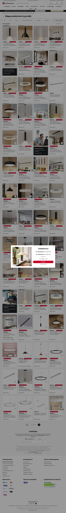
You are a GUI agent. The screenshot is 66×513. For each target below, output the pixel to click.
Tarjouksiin (43, 262)
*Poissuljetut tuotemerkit (43, 264)
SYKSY (43, 258)
